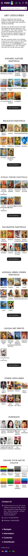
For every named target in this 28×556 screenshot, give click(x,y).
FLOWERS (17, 101)
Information (9, 533)
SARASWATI (18, 133)
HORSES (10, 299)
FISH (17, 287)
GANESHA (10, 146)
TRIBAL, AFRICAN (3, 240)
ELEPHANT (17, 299)
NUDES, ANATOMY (24, 240)
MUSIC (3, 404)
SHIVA (3, 146)
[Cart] (26, 3)
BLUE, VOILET (24, 486)
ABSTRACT (10, 391)
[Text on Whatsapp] (16, 3)
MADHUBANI (18, 206)
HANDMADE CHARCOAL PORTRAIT (4, 447)
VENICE (10, 73)
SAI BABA (3, 157)
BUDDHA (24, 146)
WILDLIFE (4, 287)
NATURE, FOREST (3, 89)
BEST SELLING (10, 404)
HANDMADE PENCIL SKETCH (4, 431)
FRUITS (17, 391)
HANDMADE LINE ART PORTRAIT (11, 447)
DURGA (10, 133)
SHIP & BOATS (10, 102)
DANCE (24, 253)
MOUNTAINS (18, 88)
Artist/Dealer (9, 542)
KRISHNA (17, 146)
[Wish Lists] (23, 3)
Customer (8, 538)
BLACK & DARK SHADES (17, 474)
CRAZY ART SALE (17, 404)
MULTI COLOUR (3, 473)
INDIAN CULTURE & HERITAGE (3, 192)
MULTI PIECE (24, 391)
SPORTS (10, 239)
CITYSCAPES (4, 101)
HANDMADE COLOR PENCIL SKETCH (18, 432)
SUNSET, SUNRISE (17, 74)
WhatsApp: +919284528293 (11, 520)
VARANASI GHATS (17, 190)
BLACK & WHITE (10, 473)
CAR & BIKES (4, 391)
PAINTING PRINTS (24, 341)
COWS (10, 310)
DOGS (24, 287)
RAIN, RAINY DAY (24, 75)
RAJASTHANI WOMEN (11, 206)
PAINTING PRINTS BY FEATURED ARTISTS (10, 343)
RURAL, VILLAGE (24, 190)
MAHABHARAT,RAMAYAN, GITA (11, 159)
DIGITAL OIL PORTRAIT (24, 431)
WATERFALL (4, 73)
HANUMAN (24, 133)
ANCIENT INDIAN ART (3, 342)
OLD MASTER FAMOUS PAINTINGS (17, 343)
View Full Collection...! (14, 107)
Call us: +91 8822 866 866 (11, 517)
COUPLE (10, 253)
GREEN (10, 485)
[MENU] (2, 3)
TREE (24, 88)
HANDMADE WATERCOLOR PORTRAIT (11, 431)
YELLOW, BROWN (3, 486)
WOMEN (3, 253)
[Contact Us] (20, 3)
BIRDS (4, 299)
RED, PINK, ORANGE (17, 487)
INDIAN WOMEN (10, 190)
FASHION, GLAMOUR (17, 240)
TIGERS (10, 287)
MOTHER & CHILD (17, 253)
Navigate (7, 529)
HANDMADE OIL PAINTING (18, 447)
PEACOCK (24, 299)
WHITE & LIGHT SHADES (24, 474)
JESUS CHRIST (3, 134)
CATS (3, 310)
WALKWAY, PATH (10, 89)
